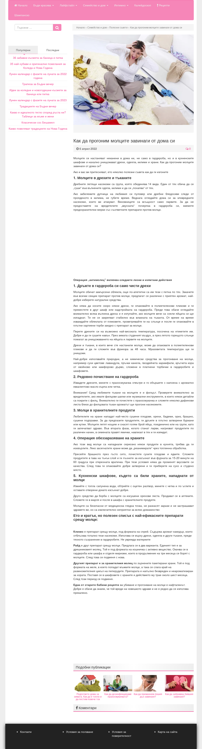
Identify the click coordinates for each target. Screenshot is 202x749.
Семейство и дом (94, 5)
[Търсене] (57, 27)
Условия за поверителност (121, 734)
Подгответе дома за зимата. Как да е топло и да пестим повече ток (88, 696)
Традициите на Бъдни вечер (38, 106)
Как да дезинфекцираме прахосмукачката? (118, 695)
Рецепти (164, 5)
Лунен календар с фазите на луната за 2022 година (38, 76)
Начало (22, 5)
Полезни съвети (118, 27)
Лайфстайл (67, 5)
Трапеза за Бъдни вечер (38, 84)
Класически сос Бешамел (38, 122)
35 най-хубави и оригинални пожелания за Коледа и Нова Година (38, 66)
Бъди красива (42, 5)
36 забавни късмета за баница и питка (38, 58)
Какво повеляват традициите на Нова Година (38, 128)
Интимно (120, 5)
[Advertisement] (133, 244)
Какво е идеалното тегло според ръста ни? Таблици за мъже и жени (38, 114)
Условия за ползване (79, 732)
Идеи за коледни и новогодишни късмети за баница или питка (37, 92)
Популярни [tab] (23, 50)
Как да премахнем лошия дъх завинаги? (148, 695)
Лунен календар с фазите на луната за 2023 (38, 100)
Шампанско (21, 15)
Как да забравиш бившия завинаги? (179, 695)
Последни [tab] (52, 50)
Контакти (26, 732)
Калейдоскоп (142, 5)
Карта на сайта (167, 732)
